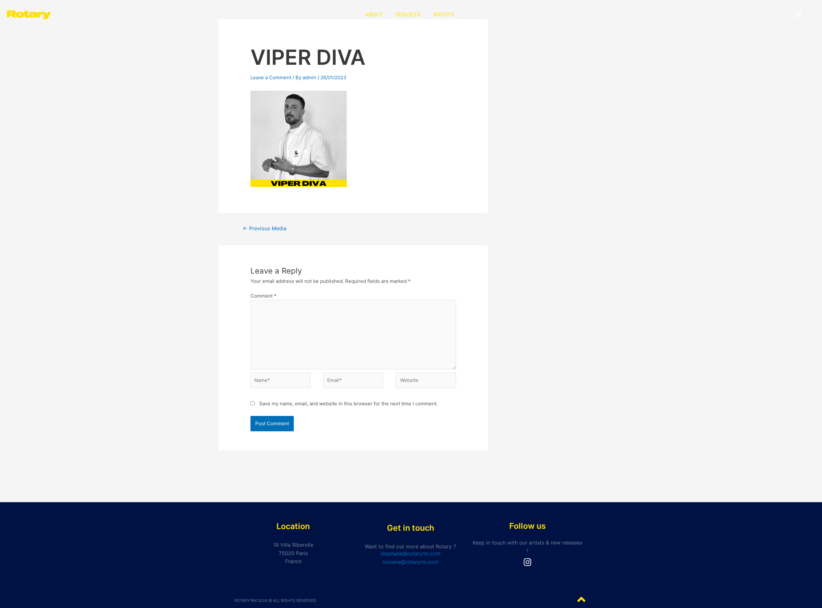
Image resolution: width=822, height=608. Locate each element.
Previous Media (264, 228)
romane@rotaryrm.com (410, 562)
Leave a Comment (270, 77)
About (374, 14)
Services (408, 14)
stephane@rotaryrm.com (410, 553)
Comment (263, 296)
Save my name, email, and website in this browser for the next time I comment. (348, 404)
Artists (443, 14)
